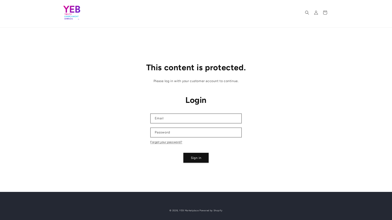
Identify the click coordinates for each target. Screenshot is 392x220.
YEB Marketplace (189, 210)
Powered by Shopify (211, 210)
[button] (307, 12)
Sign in (196, 158)
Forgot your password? (166, 142)
